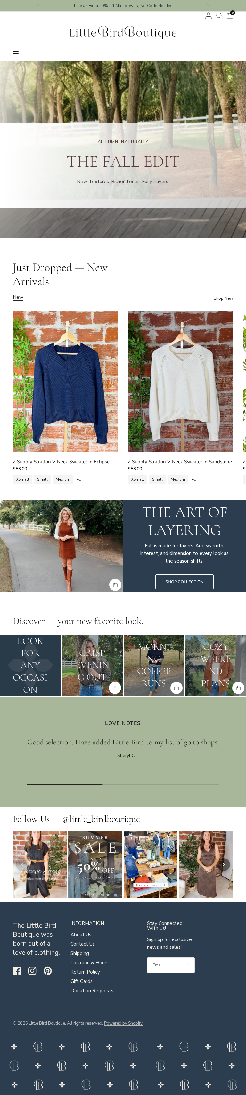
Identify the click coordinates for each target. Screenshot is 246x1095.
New (18, 297)
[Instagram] (35, 971)
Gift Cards (81, 981)
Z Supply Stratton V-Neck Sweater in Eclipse (61, 461)
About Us (80, 934)
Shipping (79, 953)
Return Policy (85, 972)
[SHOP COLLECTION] (184, 581)
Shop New (223, 298)
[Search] (219, 16)
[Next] (223, 864)
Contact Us (82, 944)
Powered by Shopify (123, 1023)
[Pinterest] (51, 971)
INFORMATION (87, 923)
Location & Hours (89, 962)
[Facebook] (20, 971)
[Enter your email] (188, 965)
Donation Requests (91, 990)
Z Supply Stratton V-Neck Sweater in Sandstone (180, 461)
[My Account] (208, 16)
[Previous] (22, 864)
